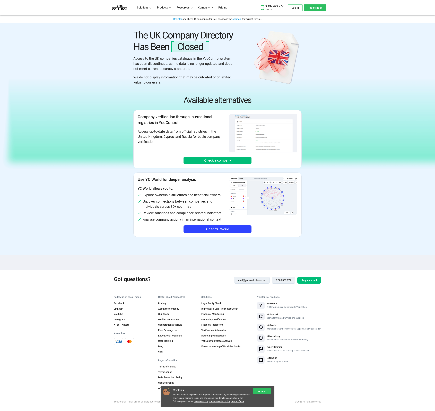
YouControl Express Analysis (216, 341)
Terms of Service (167, 366)
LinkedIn (118, 308)
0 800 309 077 (283, 280)
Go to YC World (217, 229)
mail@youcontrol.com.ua (251, 280)
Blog (160, 346)
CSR (160, 351)
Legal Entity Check (211, 303)
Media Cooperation (168, 319)
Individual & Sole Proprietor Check (219, 308)
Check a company (217, 160)
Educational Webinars (170, 335)
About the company (168, 308)
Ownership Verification (213, 319)
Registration (315, 7)
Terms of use (237, 401)
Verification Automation (214, 330)
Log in (295, 7)
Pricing (222, 7)
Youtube (118, 314)
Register (177, 19)
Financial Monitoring (212, 314)
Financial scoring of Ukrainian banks (220, 346)
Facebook (119, 303)
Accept (262, 391)
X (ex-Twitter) (121, 324)
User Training (165, 341)
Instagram (119, 319)
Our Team (163, 314)
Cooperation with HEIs (170, 324)
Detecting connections (213, 335)
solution (236, 19)
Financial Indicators (212, 324)
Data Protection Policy (219, 401)
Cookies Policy (201, 401)
